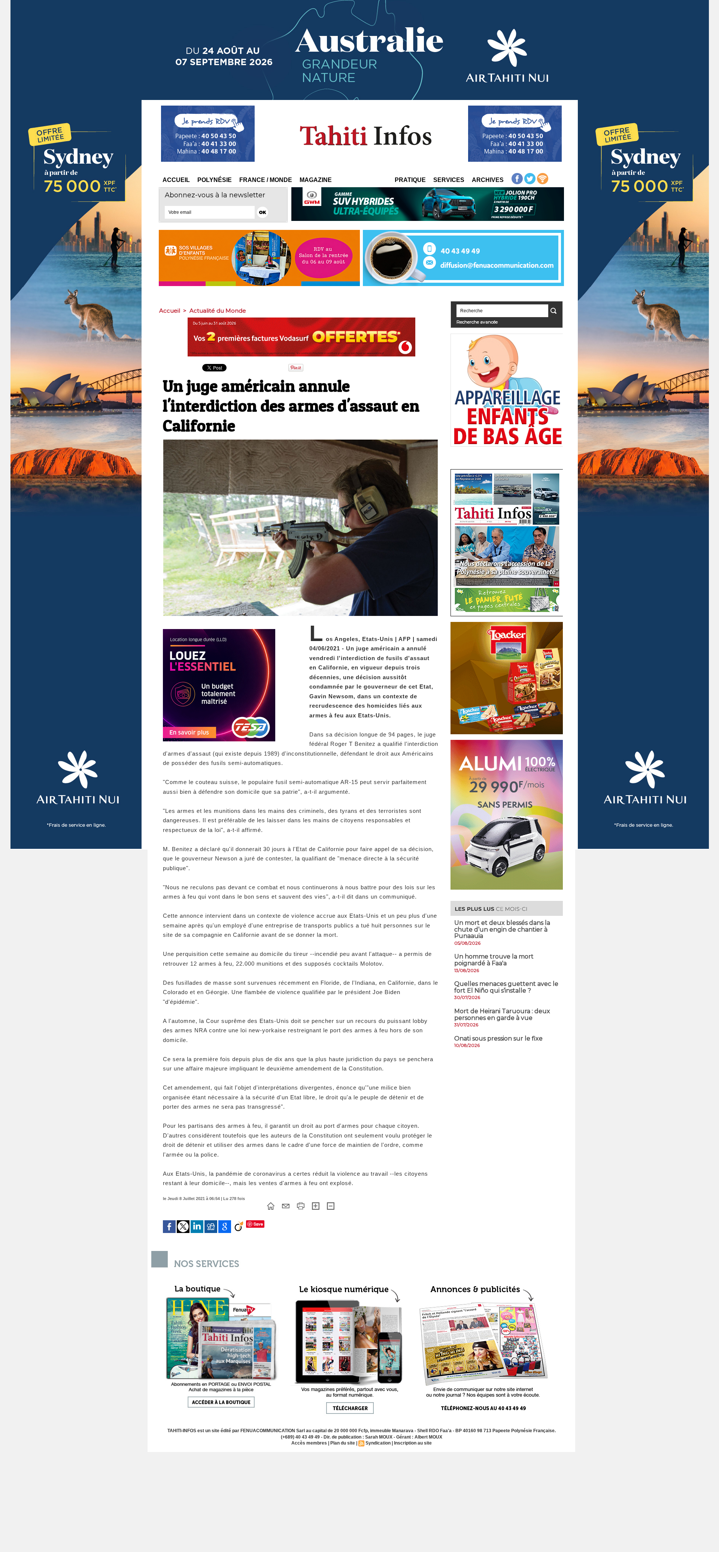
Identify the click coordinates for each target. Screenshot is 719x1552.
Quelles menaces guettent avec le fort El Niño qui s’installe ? (506, 987)
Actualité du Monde (217, 310)
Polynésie (214, 180)
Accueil (176, 180)
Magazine (316, 180)
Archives (488, 180)
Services (448, 180)
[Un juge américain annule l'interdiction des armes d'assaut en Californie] (300, 442)
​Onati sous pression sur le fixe (498, 1038)
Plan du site (342, 1443)
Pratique (410, 180)
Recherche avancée (477, 322)
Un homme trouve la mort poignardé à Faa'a (494, 960)
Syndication (378, 1443)
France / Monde (265, 180)
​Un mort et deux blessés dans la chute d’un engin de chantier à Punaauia (502, 929)
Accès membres (309, 1443)
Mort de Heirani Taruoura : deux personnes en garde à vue (502, 1014)
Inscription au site (413, 1443)
